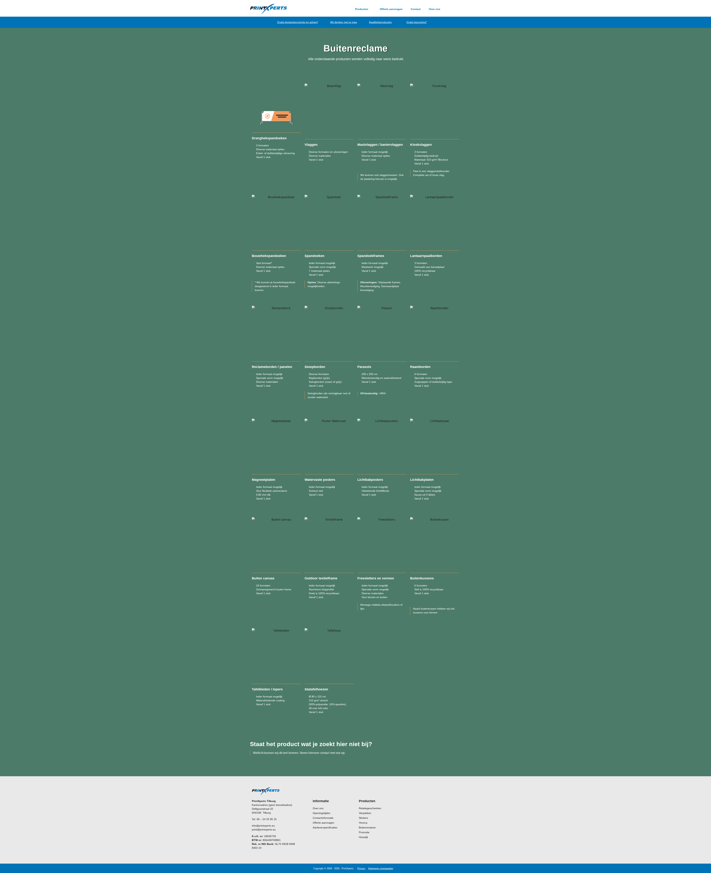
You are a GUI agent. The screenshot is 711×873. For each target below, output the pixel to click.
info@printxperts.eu (263, 825)
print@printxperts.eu (264, 829)
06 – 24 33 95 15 (267, 819)
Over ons (434, 9)
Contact (416, 9)
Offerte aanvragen (391, 9)
